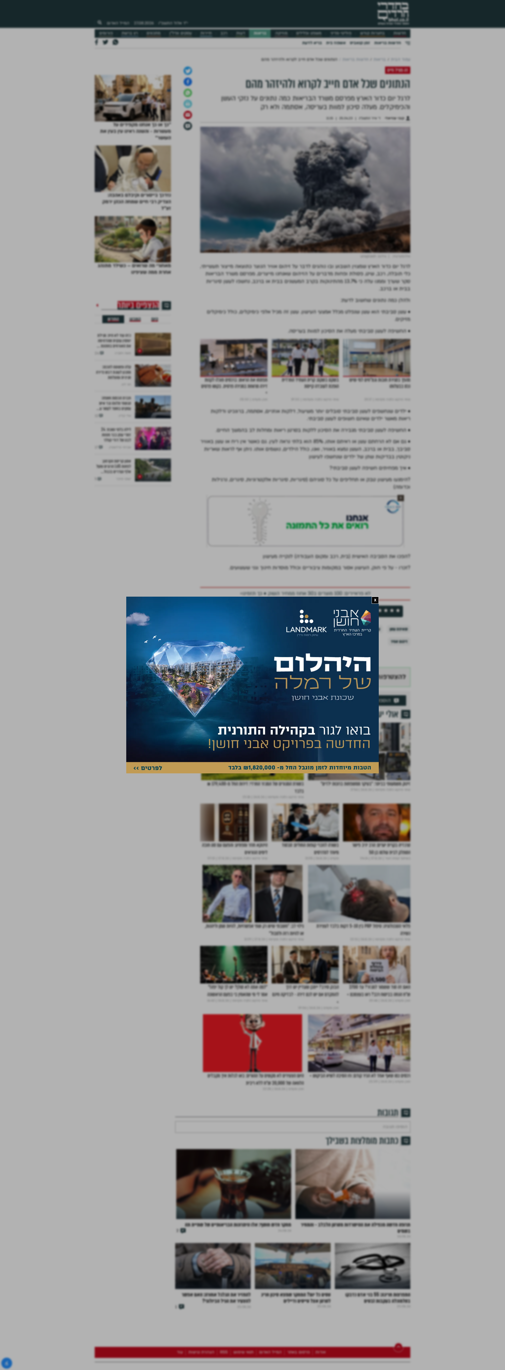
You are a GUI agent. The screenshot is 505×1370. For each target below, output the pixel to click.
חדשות (399, 33)
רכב (223, 33)
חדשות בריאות (387, 43)
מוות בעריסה (251, 711)
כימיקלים (225, 711)
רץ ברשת (130, 33)
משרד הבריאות (338, 711)
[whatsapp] (188, 174)
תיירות (206, 33)
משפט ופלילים (308, 33)
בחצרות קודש (372, 33)
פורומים (106, 33)
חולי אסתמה (280, 711)
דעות (240, 33)
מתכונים (153, 33)
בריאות (260, 33)
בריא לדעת (312, 43)
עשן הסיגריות (369, 711)
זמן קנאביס (360, 43)
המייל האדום (118, 23)
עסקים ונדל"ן (180, 33)
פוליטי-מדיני (340, 33)
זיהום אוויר (399, 723)
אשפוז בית (336, 43)
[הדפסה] (188, 185)
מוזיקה (281, 33)
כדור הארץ (308, 711)
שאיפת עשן (399, 711)
